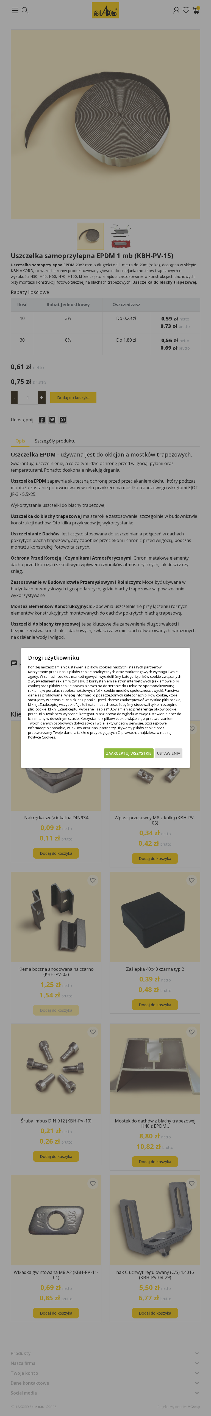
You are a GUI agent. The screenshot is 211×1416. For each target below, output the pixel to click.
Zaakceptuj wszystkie (128, 753)
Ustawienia (168, 753)
